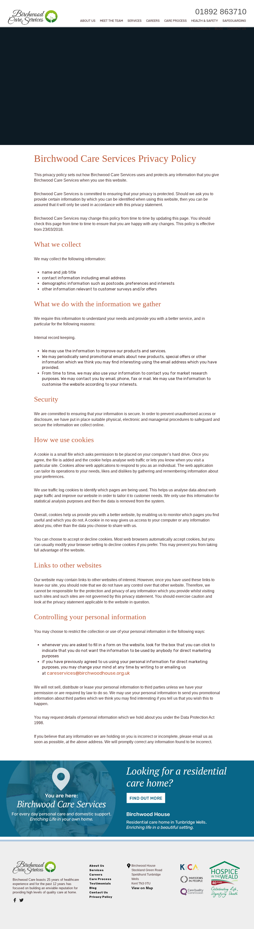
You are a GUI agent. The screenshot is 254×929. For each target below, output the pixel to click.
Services (134, 21)
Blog (219, 29)
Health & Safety (204, 21)
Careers (153, 21)
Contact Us (98, 892)
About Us (87, 21)
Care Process (100, 879)
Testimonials (199, 29)
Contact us (236, 29)
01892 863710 (221, 11)
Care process (175, 21)
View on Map (142, 888)
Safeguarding (234, 21)
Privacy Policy (100, 897)
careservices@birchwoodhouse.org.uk (88, 673)
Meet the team (111, 21)
